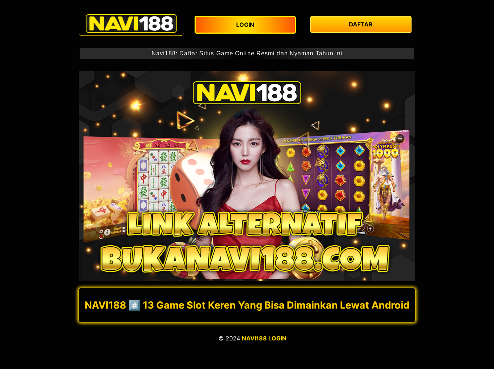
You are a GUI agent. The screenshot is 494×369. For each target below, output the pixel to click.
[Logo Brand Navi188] (131, 23)
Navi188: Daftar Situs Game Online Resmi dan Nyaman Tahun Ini (247, 53)
